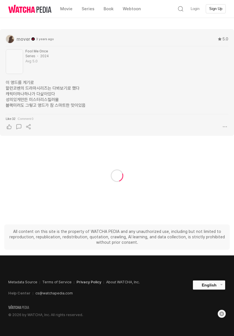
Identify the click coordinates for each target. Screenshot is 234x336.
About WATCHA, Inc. (123, 282)
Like (10, 118)
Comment (25, 118)
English (209, 285)
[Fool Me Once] (14, 61)
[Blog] (222, 314)
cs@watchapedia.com (54, 293)
